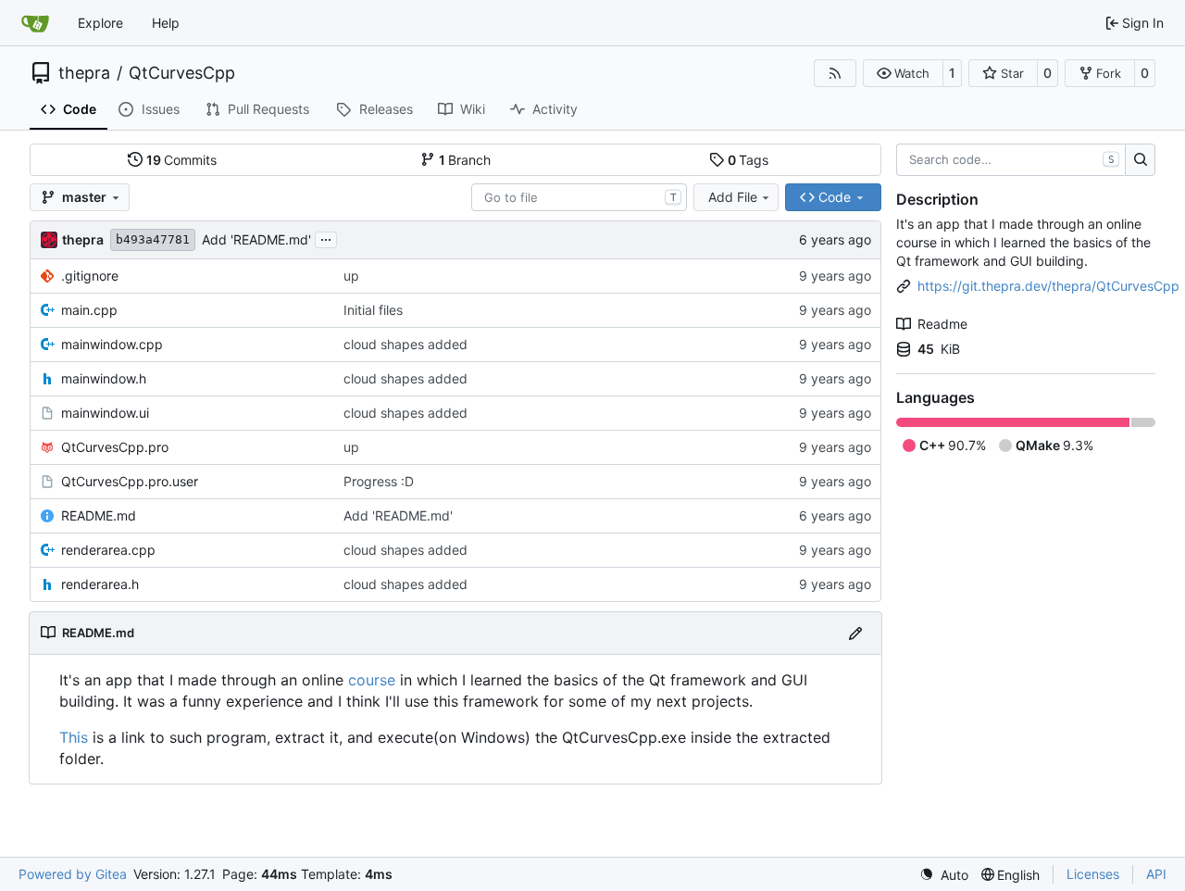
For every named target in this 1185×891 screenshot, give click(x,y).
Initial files (373, 310)
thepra (84, 73)
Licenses (1092, 874)
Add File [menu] (732, 197)
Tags (748, 160)
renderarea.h (100, 584)
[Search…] (1140, 160)
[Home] (35, 23)
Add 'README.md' (256, 239)
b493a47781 (153, 239)
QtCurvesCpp (182, 73)
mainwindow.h (103, 378)
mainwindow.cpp (112, 344)
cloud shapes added (405, 344)
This (73, 737)
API (1156, 874)
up (351, 275)
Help (166, 23)
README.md (98, 515)
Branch (465, 160)
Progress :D (378, 481)
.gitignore (89, 275)
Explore (100, 23)
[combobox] (579, 197)
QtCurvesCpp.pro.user (129, 481)
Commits (182, 160)
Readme (942, 324)
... (325, 238)
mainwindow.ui (105, 412)
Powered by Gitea (73, 874)
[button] (903, 73)
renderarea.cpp (108, 550)
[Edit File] (855, 633)
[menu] (943, 875)
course (371, 680)
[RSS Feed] (835, 73)
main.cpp (89, 310)
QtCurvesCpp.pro (114, 447)
